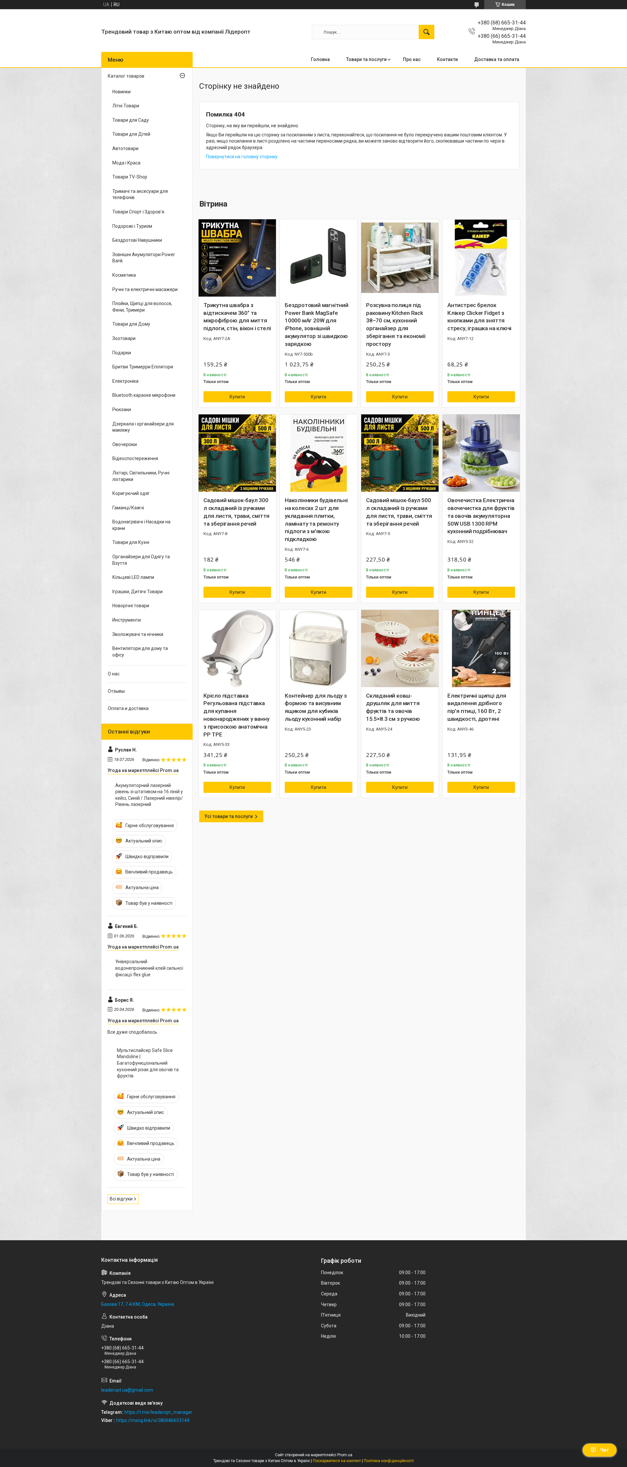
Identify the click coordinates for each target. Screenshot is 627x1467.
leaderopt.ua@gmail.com (127, 1390)
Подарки (121, 352)
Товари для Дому (131, 324)
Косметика (124, 275)
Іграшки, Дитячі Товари (137, 591)
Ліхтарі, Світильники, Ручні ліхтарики (140, 476)
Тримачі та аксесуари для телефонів (140, 194)
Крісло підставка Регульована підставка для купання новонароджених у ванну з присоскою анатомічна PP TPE (236, 715)
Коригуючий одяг (131, 493)
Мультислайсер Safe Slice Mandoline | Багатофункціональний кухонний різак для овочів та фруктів (148, 1063)
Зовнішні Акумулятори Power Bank (143, 258)
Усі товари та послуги (228, 816)
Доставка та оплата (496, 59)
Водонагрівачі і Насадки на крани (141, 525)
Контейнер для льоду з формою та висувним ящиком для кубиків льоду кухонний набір (316, 707)
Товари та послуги (366, 59)
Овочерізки (124, 444)
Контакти (447, 59)
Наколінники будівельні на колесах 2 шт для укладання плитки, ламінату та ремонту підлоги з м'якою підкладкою (316, 519)
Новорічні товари (130, 605)
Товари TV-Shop (129, 176)
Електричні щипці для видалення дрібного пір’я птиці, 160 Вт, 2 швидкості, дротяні (476, 707)
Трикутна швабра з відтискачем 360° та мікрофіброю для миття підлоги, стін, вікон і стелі (237, 317)
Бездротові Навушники (137, 240)
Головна (320, 59)
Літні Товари (125, 105)
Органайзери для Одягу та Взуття (141, 560)
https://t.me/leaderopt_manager (158, 1412)
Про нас (412, 59)
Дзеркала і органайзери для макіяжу (143, 427)
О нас (114, 673)
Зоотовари (124, 338)
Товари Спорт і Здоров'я (138, 211)
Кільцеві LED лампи (133, 577)
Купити (237, 396)
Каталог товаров (126, 76)
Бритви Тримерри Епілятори (142, 366)
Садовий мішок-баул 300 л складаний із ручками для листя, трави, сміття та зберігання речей (236, 512)
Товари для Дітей (131, 134)
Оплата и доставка (128, 708)
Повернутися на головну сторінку (242, 156)
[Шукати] (426, 32)
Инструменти (126, 620)
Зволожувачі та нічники (137, 634)
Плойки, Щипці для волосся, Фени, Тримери (142, 307)
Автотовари (125, 148)
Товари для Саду (130, 120)
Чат (604, 1450)
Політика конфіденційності (389, 1461)
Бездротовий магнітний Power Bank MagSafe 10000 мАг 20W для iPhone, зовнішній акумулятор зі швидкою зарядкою (316, 324)
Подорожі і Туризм (132, 226)
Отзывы (116, 691)
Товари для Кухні (130, 542)
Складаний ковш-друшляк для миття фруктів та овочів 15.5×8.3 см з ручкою (393, 707)
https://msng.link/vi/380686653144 (152, 1420)
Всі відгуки (121, 1198)
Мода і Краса (126, 162)
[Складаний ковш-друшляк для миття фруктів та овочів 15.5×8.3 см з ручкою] (400, 648)
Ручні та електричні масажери (145, 289)
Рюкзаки (121, 409)
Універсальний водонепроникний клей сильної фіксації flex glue (149, 968)
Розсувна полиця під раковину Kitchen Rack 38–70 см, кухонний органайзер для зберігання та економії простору (396, 324)
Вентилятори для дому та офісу (140, 651)
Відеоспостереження (135, 458)
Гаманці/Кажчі (128, 507)
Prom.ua (344, 1455)
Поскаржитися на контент (337, 1461)
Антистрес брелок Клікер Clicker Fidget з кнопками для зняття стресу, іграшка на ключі (479, 317)
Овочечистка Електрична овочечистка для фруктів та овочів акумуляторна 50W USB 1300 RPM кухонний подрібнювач (480, 515)
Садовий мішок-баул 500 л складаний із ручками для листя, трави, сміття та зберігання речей (399, 512)
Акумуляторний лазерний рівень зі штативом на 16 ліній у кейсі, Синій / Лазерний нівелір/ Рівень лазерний (149, 795)
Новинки (121, 91)
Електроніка (125, 381)
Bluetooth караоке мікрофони (143, 395)
